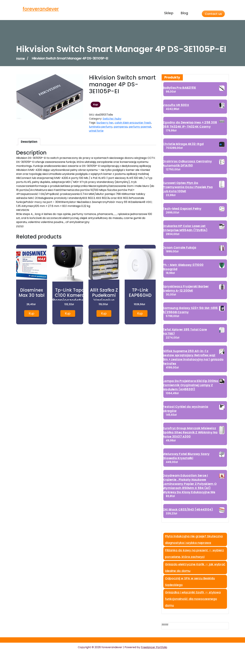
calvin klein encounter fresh (133, 123)
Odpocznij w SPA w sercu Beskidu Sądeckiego (190, 581)
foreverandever (41, 9)
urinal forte (96, 131)
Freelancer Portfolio (154, 647)
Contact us (213, 14)
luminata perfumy (100, 127)
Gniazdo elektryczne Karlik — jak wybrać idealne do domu (195, 567)
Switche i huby (112, 119)
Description (29, 141)
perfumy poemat (140, 127)
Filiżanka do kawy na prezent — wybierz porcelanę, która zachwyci (194, 553)
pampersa (121, 127)
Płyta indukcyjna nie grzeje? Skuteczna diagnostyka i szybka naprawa (194, 539)
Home (20, 58)
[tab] (29, 141)
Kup (95, 104)
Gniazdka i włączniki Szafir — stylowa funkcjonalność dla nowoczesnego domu (193, 598)
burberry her (105, 123)
